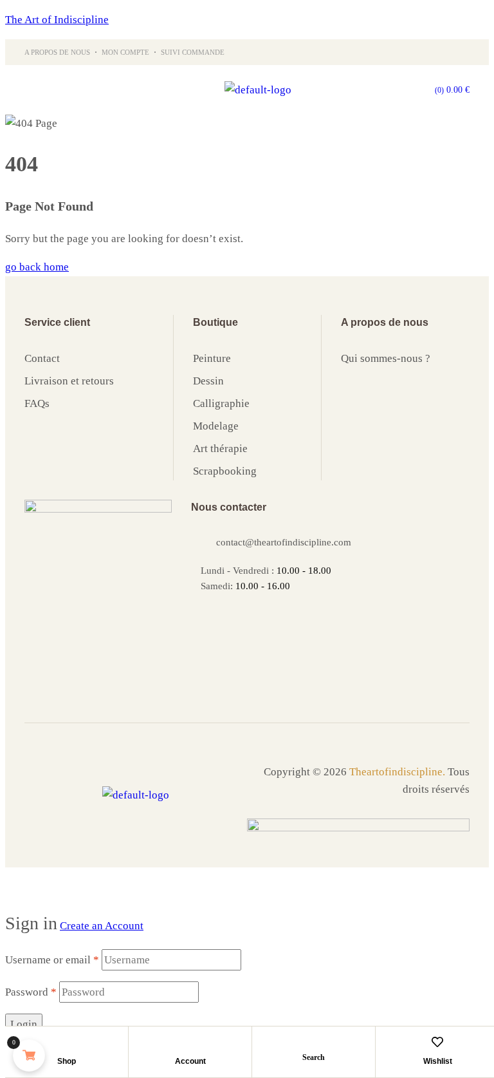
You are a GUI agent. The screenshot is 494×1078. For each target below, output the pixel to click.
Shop (66, 1061)
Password (31, 992)
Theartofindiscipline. (397, 772)
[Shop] (67, 1042)
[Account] (190, 1042)
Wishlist (437, 1061)
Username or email (52, 960)
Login (23, 1024)
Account (190, 1061)
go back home (37, 267)
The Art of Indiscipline (57, 20)
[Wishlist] (437, 1042)
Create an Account (101, 926)
